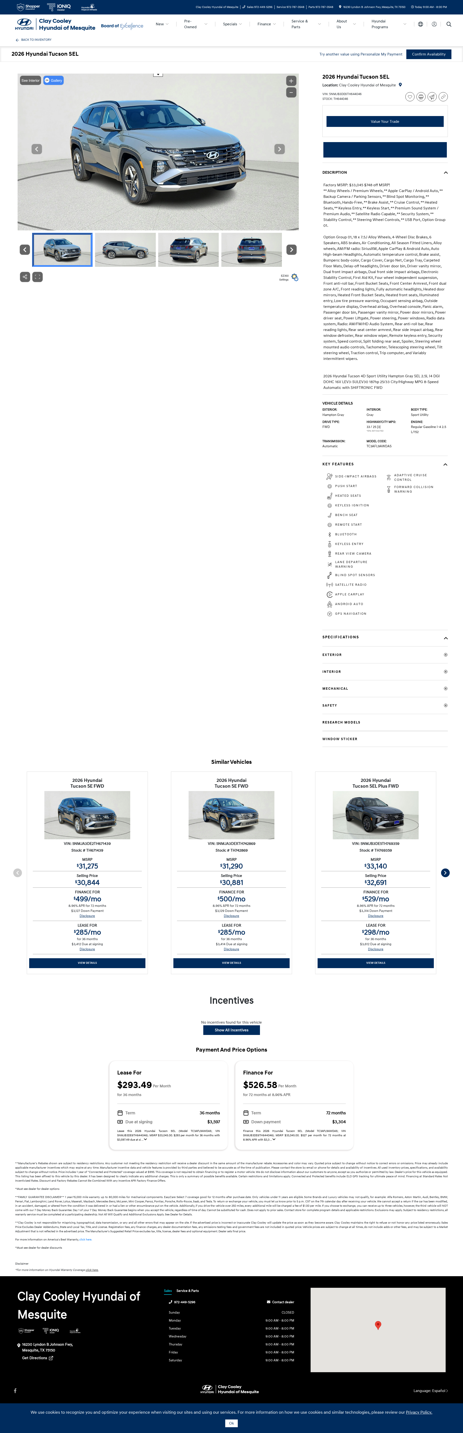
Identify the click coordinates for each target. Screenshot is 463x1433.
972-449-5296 (184, 1302)
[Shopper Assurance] (26, 1331)
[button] (378, 1325)
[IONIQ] (51, 1331)
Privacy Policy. (419, 1412)
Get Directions (35, 1358)
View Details (87, 963)
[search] (449, 25)
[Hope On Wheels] (75, 1331)
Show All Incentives (231, 1030)
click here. (85, 1239)
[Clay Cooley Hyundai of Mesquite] (56, 23)
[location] (340, 7)
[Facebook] (15, 1391)
